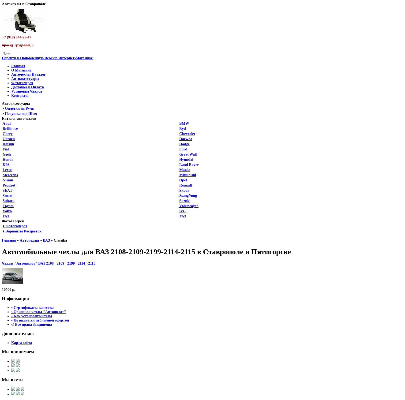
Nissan (8, 180)
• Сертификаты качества (32, 308)
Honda (8, 159)
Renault (185, 185)
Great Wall (188, 154)
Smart (7, 196)
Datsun (8, 144)
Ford (183, 149)
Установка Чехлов (26, 91)
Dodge (184, 144)
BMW (184, 123)
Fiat (6, 149)
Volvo (7, 211)
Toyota (8, 206)
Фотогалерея (22, 83)
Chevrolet (187, 134)
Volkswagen (189, 206)
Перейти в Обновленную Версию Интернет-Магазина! (47, 58)
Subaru (9, 201)
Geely (7, 154)
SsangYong (188, 196)
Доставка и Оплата (27, 87)
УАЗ (182, 216)
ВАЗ (182, 211)
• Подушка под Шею (20, 114)
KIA (6, 165)
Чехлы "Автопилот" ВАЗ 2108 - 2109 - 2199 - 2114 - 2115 (48, 263)
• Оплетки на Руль (18, 108)
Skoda (184, 190)
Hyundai (186, 159)
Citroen (9, 139)
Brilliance (10, 129)
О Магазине (21, 70)
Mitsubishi (187, 175)
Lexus (7, 170)
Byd (182, 129)
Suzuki (184, 201)
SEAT (7, 190)
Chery (8, 134)
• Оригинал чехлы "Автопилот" (38, 312)
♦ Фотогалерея (15, 226)
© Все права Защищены (31, 324)
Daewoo (185, 139)
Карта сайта (21, 343)
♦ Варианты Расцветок (22, 231)
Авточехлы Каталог (28, 74)
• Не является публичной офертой (40, 320)
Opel (183, 180)
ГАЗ (6, 216)
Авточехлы (29, 240)
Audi (7, 123)
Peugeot (9, 185)
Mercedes (10, 175)
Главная (18, 66)
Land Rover (189, 165)
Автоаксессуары (25, 79)
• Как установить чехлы (31, 316)
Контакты (20, 95)
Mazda (184, 170)
